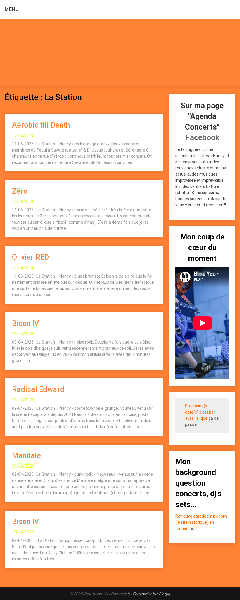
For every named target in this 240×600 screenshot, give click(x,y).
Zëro (20, 191)
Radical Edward (38, 389)
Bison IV (25, 323)
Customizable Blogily (152, 593)
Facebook (202, 137)
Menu (12, 9)
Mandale (26, 455)
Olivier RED (30, 257)
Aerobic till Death (41, 125)
